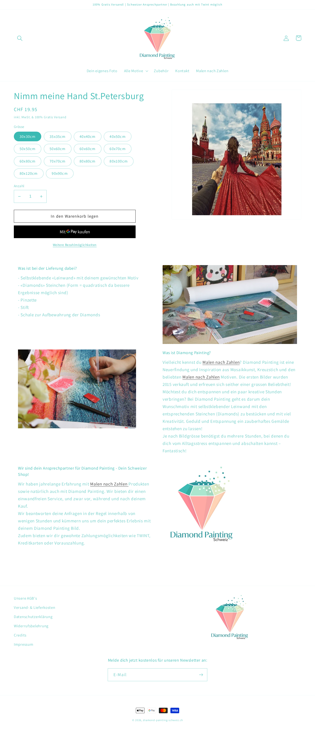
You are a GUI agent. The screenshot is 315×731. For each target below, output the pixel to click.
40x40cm (87, 136)
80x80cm (87, 161)
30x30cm (28, 136)
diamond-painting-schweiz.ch (163, 720)
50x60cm (57, 148)
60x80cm (28, 161)
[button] (20, 38)
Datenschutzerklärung (33, 616)
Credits (20, 635)
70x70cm (57, 161)
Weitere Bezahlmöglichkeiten (75, 245)
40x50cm (117, 136)
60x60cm (87, 148)
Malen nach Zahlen (221, 362)
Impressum (23, 644)
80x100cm (119, 161)
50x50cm (28, 148)
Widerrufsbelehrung (31, 625)
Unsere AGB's (25, 598)
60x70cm (117, 148)
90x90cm (60, 173)
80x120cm (29, 173)
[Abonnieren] (201, 674)
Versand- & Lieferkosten (34, 607)
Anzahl (19, 185)
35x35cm (57, 136)
